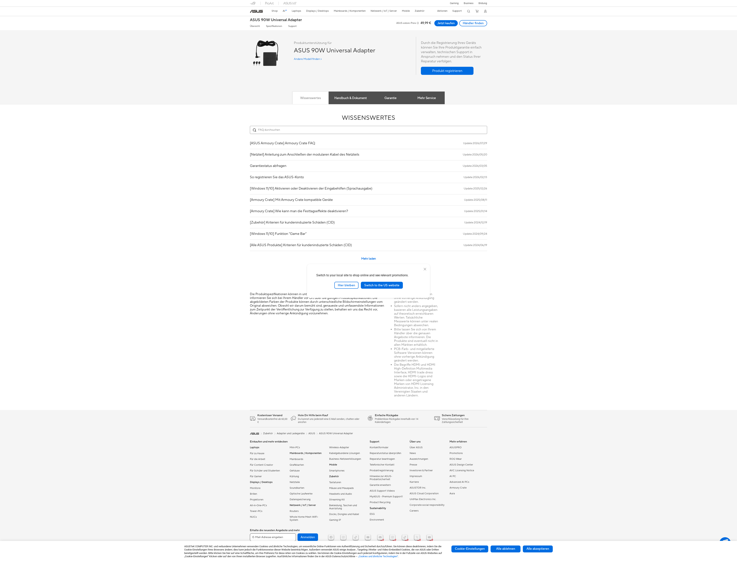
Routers (294, 511)
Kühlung (294, 476)
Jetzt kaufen (446, 23)
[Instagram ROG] (392, 537)
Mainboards (296, 459)
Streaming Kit (337, 499)
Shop (275, 10)
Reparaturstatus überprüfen (385, 453)
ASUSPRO (455, 447)
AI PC (452, 476)
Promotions (456, 453)
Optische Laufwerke (301, 493)
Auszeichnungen (419, 458)
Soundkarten (297, 487)
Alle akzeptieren (537, 549)
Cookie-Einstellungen (470, 549)
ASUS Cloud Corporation (424, 493)
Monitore (255, 488)
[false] (447, 71)
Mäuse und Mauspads (341, 488)
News (413, 453)
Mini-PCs (295, 447)
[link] (256, 11)
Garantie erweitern (380, 485)
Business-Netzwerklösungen (345, 458)
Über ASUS (416, 447)
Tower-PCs (256, 511)
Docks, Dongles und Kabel (344, 514)
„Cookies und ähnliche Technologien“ (378, 556)
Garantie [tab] (390, 98)
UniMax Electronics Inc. (423, 499)
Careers (414, 510)
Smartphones (337, 470)
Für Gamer (256, 476)
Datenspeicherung (300, 499)
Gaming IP (335, 520)
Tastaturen (335, 482)
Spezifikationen (274, 26)
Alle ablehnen (505, 549)
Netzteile (295, 482)
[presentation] (254, 130)
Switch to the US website (381, 285)
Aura (452, 493)
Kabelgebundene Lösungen (344, 453)
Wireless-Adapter (339, 447)
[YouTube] (368, 537)
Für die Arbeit (257, 459)
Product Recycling (380, 502)
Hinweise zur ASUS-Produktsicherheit (381, 478)
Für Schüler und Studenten (265, 470)
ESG (372, 514)
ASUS (311, 433)
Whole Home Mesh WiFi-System (304, 518)
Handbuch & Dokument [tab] (350, 98)
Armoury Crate (458, 487)
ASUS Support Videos (382, 490)
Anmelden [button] (308, 537)
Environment (377, 519)
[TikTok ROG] (405, 537)
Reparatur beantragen (382, 458)
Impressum (416, 476)
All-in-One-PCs (258, 505)
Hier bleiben (346, 285)
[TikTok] (355, 537)
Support (292, 26)
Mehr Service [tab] (426, 98)
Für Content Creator (261, 464)
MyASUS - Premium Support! (386, 496)
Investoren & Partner (421, 470)
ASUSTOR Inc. (418, 487)
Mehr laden (368, 259)
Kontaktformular (379, 447)
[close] (424, 269)
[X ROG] (417, 537)
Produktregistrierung (381, 470)
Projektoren (256, 499)
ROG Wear (455, 458)
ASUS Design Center (461, 464)
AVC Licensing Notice (461, 470)
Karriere (414, 482)
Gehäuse (295, 470)
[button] (454, 3)
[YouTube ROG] (429, 537)
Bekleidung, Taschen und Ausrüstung (343, 507)
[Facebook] (331, 537)
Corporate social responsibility (427, 505)
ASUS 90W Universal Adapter (276, 20)
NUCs (253, 516)
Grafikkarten (297, 464)
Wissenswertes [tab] (310, 98)
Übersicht (255, 26)
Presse (413, 464)
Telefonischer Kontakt (382, 464)
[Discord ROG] (380, 537)
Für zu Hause (257, 453)
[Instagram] (343, 537)
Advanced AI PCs (459, 482)
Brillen (253, 493)
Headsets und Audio (340, 493)
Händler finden (473, 23)
